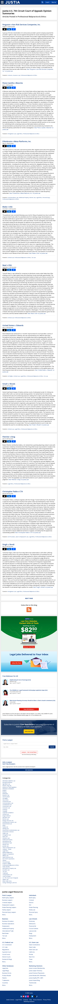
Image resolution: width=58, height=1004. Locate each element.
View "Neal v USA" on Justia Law (36, 313)
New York (32, 957)
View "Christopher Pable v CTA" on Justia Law (28, 532)
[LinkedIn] (21, 996)
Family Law (5, 827)
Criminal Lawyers (7, 902)
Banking (4, 792)
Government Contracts (8, 831)
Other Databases (8, 966)
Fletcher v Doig (8, 437)
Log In (47, 2)
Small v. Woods (8, 384)
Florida (31, 954)
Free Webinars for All (10, 676)
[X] (34, 996)
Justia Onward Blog (34, 980)
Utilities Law (5, 879)
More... (4, 914)
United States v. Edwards (12, 325)
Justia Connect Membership (37, 968)
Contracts (10, 75)
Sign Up (54, 2)
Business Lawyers (7, 900)
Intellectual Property (24, 197)
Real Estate (5, 933)
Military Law (5, 855)
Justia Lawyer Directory (35, 970)
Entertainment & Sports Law (9, 822)
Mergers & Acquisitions (8, 854)
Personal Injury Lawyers (9, 912)
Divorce (31, 902)
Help (30, 999)
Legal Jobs (5, 968)
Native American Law (7, 857)
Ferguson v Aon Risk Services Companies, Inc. (21, 24)
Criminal (31, 900)
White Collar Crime (7, 881)
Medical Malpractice (7, 852)
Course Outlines (33, 928)
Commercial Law (6, 801)
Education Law (6, 817)
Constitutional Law (7, 804)
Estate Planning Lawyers (9, 907)
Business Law (5, 795)
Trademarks (5, 980)
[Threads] (30, 996)
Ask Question (29, 770)
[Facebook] (26, 996)
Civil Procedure (11, 536)
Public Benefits (6, 866)
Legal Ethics (19, 133)
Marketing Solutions (35, 966)
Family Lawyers (6, 910)
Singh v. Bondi (8, 544)
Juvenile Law (5, 846)
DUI (30, 905)
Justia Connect (10, 999)
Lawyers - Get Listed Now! (29, 752)
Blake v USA (7, 207)
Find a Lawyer (7, 740)
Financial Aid (32, 926)
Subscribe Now (29, 731)
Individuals (32, 895)
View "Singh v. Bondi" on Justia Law (43, 587)
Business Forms (6, 973)
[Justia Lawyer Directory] (37, 996)
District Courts (6, 957)
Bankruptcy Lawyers (8, 898)
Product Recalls (6, 975)
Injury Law (5, 836)
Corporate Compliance (8, 812)
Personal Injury (46, 197)
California (32, 952)
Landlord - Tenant (6, 849)
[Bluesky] (32, 996)
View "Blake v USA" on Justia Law (38, 253)
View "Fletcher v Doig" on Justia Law (18, 479)
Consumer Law (6, 808)
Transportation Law (7, 874)
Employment (5, 926)
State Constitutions (34, 945)
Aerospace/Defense (7, 782)
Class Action (5, 800)
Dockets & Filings (7, 959)
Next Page (29, 598)
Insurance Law (16, 75)
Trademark (5, 873)
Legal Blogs (5, 970)
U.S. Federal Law (7, 942)
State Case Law (33, 949)
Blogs (30, 933)
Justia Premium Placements (36, 973)
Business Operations (8, 924)
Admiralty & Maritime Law (8, 781)
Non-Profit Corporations (8, 858)
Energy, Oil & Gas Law (7, 820)
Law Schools (33, 919)
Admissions (32, 924)
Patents (4, 860)
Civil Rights (10, 376)
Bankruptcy (5, 793)
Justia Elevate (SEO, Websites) (37, 975)
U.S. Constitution (7, 945)
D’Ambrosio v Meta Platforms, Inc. (16, 141)
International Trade (7, 843)
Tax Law (33, 257)
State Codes (32, 947)
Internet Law (32, 197)
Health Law (5, 833)
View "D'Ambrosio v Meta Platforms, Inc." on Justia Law (24, 193)
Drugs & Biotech (6, 816)
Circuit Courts (6, 954)
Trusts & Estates (6, 876)
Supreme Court (6, 952)
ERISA (3, 825)
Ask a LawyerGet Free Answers (8, 763)
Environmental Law (7, 823)
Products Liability (6, 863)
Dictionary (32, 921)
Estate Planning (33, 907)
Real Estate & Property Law (9, 868)
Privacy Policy (47, 999)
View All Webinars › (29, 709)
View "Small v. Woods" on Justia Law (39, 425)
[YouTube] (23, 996)
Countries (5, 983)
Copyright (4, 811)
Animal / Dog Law (6, 785)
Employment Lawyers (8, 905)
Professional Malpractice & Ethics (29, 75)
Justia (31, 993)
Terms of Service (37, 999)
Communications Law (13, 197)
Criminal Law (11, 257)
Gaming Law (5, 828)
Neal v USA (7, 265)
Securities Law (6, 870)
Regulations (5, 949)
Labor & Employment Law (21, 536)
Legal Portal (18, 999)
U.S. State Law (34, 942)
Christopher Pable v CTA (12, 491)
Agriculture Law (6, 784)
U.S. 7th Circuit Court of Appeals (10, 878)
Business (5, 919)
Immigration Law (12, 133)
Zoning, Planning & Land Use (9, 882)
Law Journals (32, 931)
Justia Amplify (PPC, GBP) (36, 978)
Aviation (4, 790)
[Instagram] (28, 996)
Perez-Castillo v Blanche (12, 83)
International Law (6, 841)
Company (25, 999)
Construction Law (6, 806)
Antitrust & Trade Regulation (9, 787)
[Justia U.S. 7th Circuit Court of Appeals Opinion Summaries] (12, 2)
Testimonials (32, 983)
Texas (30, 959)
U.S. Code (4, 947)
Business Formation (8, 921)
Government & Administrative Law (10, 830)
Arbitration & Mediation (8, 788)
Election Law (5, 819)
